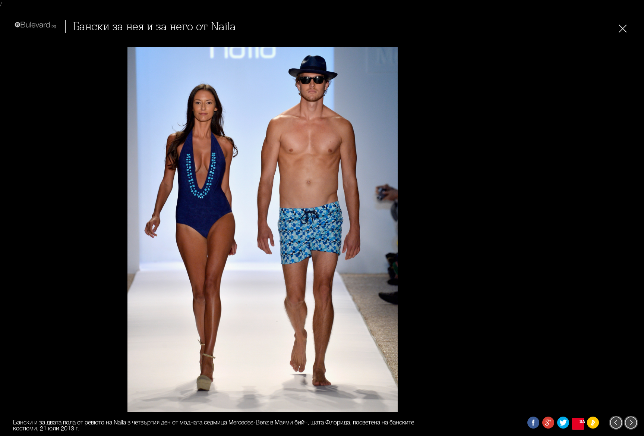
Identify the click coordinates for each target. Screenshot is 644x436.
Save (582, 421)
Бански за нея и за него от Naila (154, 26)
